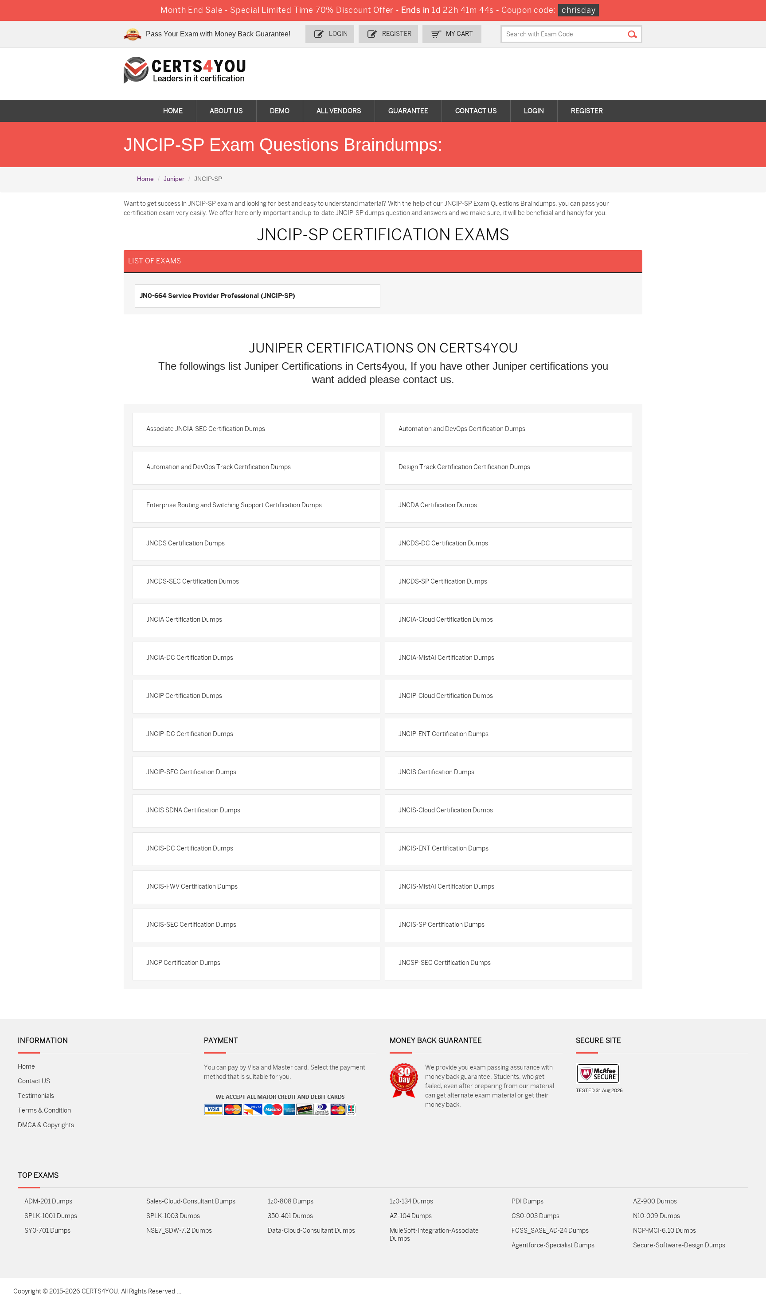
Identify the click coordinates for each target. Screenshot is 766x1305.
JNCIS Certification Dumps (436, 772)
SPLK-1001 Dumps (50, 1216)
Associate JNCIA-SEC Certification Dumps (205, 429)
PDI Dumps (527, 1201)
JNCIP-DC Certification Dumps (189, 734)
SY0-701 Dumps (47, 1230)
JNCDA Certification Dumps (438, 505)
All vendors (339, 110)
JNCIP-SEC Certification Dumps (191, 772)
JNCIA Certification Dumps (184, 619)
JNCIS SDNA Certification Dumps (193, 810)
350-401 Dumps (290, 1216)
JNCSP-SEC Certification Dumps (445, 963)
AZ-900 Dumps (655, 1201)
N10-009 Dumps (656, 1216)
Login (338, 34)
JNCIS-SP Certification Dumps (442, 924)
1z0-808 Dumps (290, 1201)
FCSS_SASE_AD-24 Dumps (550, 1230)
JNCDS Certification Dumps (185, 543)
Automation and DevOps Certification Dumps (462, 429)
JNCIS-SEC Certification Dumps (191, 924)
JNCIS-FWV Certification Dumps (192, 886)
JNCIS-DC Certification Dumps (189, 848)
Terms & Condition (44, 1110)
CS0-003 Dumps (535, 1216)
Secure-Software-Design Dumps (679, 1245)
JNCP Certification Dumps (183, 963)
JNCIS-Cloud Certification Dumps (446, 810)
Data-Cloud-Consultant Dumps (311, 1230)
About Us (226, 110)
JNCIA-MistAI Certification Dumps (446, 657)
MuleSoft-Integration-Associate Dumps (434, 1234)
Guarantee (408, 110)
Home (173, 110)
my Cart (459, 34)
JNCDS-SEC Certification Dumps (192, 581)
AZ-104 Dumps (411, 1216)
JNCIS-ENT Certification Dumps (444, 848)
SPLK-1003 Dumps (173, 1216)
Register (396, 34)
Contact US (34, 1081)
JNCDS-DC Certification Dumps (443, 543)
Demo (279, 110)
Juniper (174, 178)
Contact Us (476, 110)
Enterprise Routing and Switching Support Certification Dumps (234, 505)
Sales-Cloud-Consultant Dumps (190, 1201)
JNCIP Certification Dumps (184, 696)
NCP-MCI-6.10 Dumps (664, 1230)
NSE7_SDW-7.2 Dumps (179, 1230)
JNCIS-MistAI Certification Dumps (446, 886)
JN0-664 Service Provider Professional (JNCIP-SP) (217, 295)
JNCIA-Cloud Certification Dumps (446, 619)
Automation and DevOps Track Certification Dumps (218, 467)
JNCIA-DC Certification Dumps (189, 657)
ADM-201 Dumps (48, 1201)
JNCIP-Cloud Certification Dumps (446, 696)
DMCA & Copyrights (46, 1125)
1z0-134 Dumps (411, 1201)
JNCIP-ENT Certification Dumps (444, 734)
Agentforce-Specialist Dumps (553, 1245)
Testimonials (36, 1096)
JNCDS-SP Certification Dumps (443, 581)
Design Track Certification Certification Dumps (464, 467)
